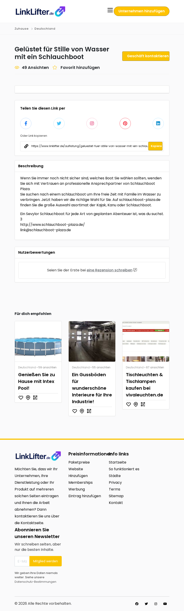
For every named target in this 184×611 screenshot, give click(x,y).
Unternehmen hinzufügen (141, 11)
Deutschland (45, 29)
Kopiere (156, 146)
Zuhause (22, 29)
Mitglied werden (45, 561)
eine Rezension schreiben (109, 270)
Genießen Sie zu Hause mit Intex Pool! (36, 381)
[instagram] (155, 603)
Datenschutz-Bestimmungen (35, 582)
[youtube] (165, 603)
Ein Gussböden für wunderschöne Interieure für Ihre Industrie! (92, 388)
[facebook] (136, 603)
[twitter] (146, 603)
